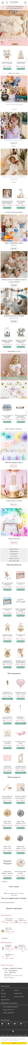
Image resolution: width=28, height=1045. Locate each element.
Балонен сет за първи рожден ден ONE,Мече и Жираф (21, 661)
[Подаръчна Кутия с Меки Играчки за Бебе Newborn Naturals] (7, 193)
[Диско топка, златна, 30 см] (7, 813)
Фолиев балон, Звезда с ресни (7, 635)
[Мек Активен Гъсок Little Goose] (21, 193)
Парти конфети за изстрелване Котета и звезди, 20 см (7, 797)
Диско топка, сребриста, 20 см (20, 847)
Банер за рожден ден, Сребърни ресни (20, 610)
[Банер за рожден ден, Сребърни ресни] (21, 601)
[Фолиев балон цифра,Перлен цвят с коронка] (21, 758)
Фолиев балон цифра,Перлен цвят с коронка (20, 767)
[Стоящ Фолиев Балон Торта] (21, 54)
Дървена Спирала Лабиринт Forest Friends (7, 341)
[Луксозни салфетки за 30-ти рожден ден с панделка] (21, 788)
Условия (3, 996)
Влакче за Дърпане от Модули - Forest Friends (21, 416)
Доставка (16, 990)
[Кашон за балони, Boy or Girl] (16, 948)
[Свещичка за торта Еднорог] (3, 957)
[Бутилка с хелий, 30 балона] (3, 948)
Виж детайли (7, 698)
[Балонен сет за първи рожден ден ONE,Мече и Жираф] (21, 653)
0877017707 (11, 1009)
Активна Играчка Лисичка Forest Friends (20, 341)
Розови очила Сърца (20, 742)
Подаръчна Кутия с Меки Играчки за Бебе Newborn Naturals (7, 202)
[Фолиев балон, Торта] (21, 627)
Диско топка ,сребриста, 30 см (21, 822)
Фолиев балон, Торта (20, 635)
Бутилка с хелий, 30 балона (8, 946)
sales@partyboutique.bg (12, 1006)
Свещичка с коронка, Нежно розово (20, 718)
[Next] (25, 28)
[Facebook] (3, 1016)
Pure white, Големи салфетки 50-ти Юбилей (7, 742)
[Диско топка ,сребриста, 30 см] (21, 813)
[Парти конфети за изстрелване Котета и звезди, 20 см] (7, 788)
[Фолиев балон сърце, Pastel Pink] (21, 684)
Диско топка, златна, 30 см (7, 822)
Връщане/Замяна (5, 999)
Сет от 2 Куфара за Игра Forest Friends (7, 416)
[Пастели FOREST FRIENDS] (7, 601)
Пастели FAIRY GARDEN (20, 584)
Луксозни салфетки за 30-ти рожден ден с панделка (20, 797)
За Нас (2, 990)
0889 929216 (11, 1012)
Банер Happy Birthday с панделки (7, 872)
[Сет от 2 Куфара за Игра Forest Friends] (7, 408)
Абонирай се (5, 881)
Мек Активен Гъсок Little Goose (21, 202)
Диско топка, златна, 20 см (7, 847)
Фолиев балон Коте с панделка (7, 63)
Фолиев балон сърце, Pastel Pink (20, 693)
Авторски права (18, 993)
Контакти (3, 993)
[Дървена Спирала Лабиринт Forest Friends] (7, 332)
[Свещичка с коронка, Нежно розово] (21, 708)
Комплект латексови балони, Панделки (7, 767)
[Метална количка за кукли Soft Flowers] (7, 575)
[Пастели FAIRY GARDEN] (21, 575)
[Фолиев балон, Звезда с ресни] (7, 627)
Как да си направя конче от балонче (14, 898)
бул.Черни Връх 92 (12, 970)
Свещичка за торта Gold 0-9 (7, 693)
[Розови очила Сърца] (21, 733)
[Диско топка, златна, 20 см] (7, 838)
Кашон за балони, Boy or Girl (22, 946)
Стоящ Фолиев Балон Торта (21, 63)
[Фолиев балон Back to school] (21, 863)
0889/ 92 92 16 (12, 972)
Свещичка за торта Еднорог (9, 955)
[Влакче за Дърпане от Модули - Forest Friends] (21, 408)
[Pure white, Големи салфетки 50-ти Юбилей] (7, 733)
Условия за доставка (19, 996)
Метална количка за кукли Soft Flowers (7, 584)
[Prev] (2, 28)
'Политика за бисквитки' (14, 1040)
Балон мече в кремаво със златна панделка (7, 661)
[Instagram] (6, 1016)
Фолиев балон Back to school (20, 872)
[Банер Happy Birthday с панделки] (7, 863)
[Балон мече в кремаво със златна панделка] (7, 653)
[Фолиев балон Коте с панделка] (7, 54)
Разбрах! (14, 1043)
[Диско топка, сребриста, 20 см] (21, 838)
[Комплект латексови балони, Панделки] (7, 758)
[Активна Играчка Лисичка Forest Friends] (21, 332)
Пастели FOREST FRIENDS (7, 609)
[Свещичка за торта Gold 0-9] (7, 684)
